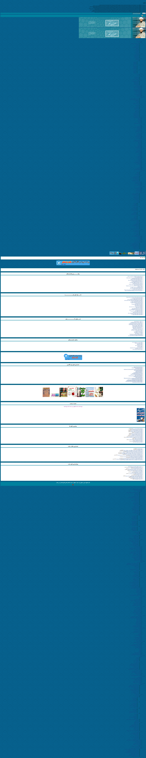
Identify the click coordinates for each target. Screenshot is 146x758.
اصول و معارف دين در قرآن (135, 600)
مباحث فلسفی (138, 591)
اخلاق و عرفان (140, 615)
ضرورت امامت (136, 578)
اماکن (140, 636)
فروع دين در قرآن (137, 601)
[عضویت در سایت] (116, 253)
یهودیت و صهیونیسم (132, 712)
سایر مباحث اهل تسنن (137, 653)
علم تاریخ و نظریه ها (137, 628)
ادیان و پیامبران (138, 629)
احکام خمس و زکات (137, 553)
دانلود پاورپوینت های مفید (136, 678)
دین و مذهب (136, 695)
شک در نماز (136, 495)
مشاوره (141, 655)
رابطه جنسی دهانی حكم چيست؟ (138, 475)
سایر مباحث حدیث (137, 614)
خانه (142, 487)
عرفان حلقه (136, 727)
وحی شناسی (136, 574)
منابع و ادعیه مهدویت (135, 690)
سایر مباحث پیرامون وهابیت (135, 645)
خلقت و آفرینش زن (135, 732)
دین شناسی (139, 594)
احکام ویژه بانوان (138, 539)
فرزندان (137, 657)
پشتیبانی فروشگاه (135, 746)
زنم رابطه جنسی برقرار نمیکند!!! (138, 472)
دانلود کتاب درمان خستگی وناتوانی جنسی (137, 441)
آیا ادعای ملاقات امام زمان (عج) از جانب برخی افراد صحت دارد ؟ (134, 454)
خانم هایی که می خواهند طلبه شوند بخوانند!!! (136, 472)
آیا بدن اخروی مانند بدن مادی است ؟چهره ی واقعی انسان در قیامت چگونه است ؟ (132, 453)
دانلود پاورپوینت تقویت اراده (138, 442)
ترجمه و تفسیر (138, 602)
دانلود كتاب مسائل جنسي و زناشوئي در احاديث (136, 431)
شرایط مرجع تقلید (135, 508)
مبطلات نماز (136, 494)
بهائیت (137, 713)
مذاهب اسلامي (138, 635)
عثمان (140, 650)
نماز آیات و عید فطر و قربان (133, 497)
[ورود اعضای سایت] (112, 253)
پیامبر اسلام (136, 572)
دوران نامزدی (136, 666)
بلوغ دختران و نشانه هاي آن (133, 540)
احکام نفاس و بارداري (134, 544)
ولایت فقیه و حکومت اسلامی (135, 587)
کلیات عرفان (138, 618)
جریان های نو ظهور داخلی (134, 726)
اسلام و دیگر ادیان (133, 700)
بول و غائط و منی (135, 535)
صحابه (140, 651)
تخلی (138, 513)
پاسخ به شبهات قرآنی (137, 603)
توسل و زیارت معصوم (134, 584)
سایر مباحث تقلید (135, 509)
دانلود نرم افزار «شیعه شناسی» (138, 440)
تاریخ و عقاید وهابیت (137, 642)
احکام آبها (137, 532)
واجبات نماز (136, 504)
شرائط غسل (134, 523)
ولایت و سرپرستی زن (135, 736)
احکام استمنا (134, 521)
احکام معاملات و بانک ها (136, 557)
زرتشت (137, 720)
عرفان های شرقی (135, 724)
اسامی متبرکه (136, 512)
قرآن (142, 596)
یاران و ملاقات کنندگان (134, 689)
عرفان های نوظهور (137, 722)
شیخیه (135, 714)
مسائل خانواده (136, 660)
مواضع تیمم (134, 518)
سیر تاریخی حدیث (137, 607)
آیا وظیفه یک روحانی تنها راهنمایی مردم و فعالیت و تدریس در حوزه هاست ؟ (132, 456)
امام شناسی (138, 577)
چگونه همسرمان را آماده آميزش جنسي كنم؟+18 (136, 470)
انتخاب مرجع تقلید (135, 506)
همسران (137, 659)
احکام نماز (139, 491)
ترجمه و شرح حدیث (137, 611)
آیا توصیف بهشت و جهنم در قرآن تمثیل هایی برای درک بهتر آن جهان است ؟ (132, 458)
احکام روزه (139, 556)
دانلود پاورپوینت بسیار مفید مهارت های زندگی (136, 430)
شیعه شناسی (133, 697)
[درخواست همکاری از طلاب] (55, 396)
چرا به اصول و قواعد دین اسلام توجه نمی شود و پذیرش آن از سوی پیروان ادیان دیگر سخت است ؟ (130, 455)
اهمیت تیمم (134, 515)
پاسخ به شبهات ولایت (139, 448)
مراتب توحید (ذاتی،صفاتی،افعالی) (132, 564)
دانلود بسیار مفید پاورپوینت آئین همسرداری (136, 434)
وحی (140, 597)
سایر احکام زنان (136, 545)
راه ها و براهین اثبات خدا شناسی (133, 563)
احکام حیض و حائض (135, 541)
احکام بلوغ (137, 510)
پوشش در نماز (136, 502)
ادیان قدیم (137, 721)
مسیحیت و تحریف (133, 707)
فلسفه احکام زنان (137, 490)
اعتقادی (141, 561)
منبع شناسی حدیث (137, 610)
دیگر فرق (134, 699)
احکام (142, 488)
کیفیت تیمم (134, 519)
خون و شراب (136, 537)
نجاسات (139, 534)
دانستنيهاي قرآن (138, 599)
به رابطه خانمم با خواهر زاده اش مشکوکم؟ (137, 476)
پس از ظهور (136, 693)
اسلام (138, 696)
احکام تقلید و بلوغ (137, 505)
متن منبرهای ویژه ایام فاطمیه (133, 751)
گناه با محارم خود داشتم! (139, 474)
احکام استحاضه (136, 543)
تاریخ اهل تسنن (138, 646)
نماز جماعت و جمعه (135, 500)
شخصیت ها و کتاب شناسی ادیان (133, 719)
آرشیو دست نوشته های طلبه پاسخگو (134, 739)
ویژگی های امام (136, 579)
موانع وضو (134, 530)
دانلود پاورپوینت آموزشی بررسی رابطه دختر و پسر (136, 435)
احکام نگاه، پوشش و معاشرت (135, 547)
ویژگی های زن (136, 734)
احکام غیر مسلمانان (137, 558)
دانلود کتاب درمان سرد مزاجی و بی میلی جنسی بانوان (135, 436)
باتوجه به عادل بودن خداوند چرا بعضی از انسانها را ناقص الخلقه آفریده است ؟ (132, 451)
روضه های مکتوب (135, 756)
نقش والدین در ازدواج (135, 663)
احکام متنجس (136, 536)
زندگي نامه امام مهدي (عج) (133, 686)
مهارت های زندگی (137, 670)
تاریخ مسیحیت (133, 702)
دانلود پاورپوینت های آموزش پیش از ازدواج (137, 433)
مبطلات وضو (134, 529)
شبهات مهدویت (136, 691)
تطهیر (138, 533)
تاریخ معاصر (138, 638)
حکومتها (139, 634)
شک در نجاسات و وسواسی (134, 538)
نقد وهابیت (139, 643)
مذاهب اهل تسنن (138, 647)
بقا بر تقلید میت (136, 507)
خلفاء (140, 633)
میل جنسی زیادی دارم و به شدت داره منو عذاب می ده (135, 468)
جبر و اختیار (136, 566)
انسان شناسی (138, 588)
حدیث (142, 606)
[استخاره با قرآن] (131, 253)
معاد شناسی (138, 590)
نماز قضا (137, 501)
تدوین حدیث (139, 608)
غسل (138, 520)
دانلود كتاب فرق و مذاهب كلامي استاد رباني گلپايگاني (135, 439)
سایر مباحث (141, 683)
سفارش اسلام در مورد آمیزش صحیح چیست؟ (136, 477)
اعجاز (140, 598)
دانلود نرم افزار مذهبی (137, 682)
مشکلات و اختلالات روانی (136, 672)
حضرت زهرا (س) (135, 581)
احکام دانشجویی (138, 546)
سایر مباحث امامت (135, 585)
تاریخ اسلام (141, 627)
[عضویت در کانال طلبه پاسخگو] (73, 360)
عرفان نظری (138, 620)
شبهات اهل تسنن (138, 652)
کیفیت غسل (134, 525)
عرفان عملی (138, 621)
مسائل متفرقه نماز (135, 496)
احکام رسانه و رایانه (137, 550)
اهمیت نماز (137, 493)
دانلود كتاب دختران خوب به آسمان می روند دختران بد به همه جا (134, 437)
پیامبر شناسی (138, 570)
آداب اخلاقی (138, 619)
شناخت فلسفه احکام (137, 489)
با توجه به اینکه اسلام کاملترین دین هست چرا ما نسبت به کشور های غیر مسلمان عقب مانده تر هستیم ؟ (129, 459)
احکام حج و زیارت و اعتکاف (135, 551)
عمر (140, 649)
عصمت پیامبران (136, 576)
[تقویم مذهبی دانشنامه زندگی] (72, 396)
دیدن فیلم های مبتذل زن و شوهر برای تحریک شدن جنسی (135, 469)
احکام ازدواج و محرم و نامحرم (135, 548)
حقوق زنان (137, 737)
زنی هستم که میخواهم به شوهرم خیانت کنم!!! (136, 466)
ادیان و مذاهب (138, 694)
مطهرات (139, 531)
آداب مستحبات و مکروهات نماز (133, 492)
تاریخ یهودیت (134, 709)
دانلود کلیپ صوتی (137, 680)
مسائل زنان (139, 731)
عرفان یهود (136, 723)
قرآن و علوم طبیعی (137, 604)
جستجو (144, 13)
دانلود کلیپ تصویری (137, 679)
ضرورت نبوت (136, 571)
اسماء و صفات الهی (135, 565)
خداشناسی (139, 562)
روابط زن (137, 735)
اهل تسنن (134, 698)
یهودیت (137, 708)
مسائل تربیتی (138, 674)
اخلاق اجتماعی (138, 623)
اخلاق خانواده (138, 624)
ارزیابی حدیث (138, 613)
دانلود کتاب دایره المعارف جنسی (138, 432)
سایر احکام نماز (136, 503)
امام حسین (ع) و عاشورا (134, 582)
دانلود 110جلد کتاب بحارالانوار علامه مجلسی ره (136, 434)
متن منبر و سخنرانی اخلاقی (133, 755)
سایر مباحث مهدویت (135, 692)
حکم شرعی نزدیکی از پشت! (139, 471)
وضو (138, 526)
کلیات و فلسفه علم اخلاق (136, 616)
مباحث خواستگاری (135, 665)
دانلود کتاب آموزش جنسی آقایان (138, 438)
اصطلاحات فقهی (138, 559)
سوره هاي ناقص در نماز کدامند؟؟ (139, 266)
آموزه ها (134, 703)
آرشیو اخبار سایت (137, 742)
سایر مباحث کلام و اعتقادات (135, 595)
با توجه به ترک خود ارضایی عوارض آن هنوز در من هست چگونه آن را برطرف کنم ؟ (132, 452)
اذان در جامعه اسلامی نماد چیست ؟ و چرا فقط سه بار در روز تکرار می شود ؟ (132, 450)
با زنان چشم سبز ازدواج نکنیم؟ (138, 479)
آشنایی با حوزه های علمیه (136, 675)
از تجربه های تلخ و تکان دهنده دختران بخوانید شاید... (135, 473)
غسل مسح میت (133, 524)
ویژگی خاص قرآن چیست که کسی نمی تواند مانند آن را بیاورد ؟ (134, 451)
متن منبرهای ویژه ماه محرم (133, 750)
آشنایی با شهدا (138, 640)
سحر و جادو (136, 729)
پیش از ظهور (136, 688)
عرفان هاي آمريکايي (135, 725)
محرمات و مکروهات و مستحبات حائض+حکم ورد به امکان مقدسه (134, 476)
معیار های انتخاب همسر (134, 664)
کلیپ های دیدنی (138, 747)
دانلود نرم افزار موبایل (137, 681)
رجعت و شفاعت (135, 583)
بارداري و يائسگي (135, 542)
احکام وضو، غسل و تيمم (136, 511)
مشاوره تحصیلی (138, 673)
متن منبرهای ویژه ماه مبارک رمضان (132, 749)
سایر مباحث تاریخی (137, 639)
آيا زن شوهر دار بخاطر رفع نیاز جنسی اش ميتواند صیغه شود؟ (134, 467)
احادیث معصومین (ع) (137, 612)
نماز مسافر (136, 499)
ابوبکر (140, 648)
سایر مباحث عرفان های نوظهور (133, 730)
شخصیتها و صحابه (137, 637)
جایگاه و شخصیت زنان (134, 733)
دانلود (142, 676)
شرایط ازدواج (136, 662)
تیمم (138, 514)
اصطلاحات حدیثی (137, 609)
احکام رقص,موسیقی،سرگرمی (135, 552)
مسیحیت (137, 701)
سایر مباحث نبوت (135, 575)
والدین (137, 658)
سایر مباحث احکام (137, 560)
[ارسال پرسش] (142, 253)
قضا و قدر (137, 567)
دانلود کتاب (139, 677)
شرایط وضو (134, 527)
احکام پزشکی (138, 549)
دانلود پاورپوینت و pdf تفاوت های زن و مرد (136, 430)
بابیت (135, 715)
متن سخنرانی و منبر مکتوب (136, 748)
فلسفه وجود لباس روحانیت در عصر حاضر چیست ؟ (136, 455)
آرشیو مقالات (138, 741)
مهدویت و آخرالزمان (137, 684)
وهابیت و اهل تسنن (139, 641)
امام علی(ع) (136, 580)
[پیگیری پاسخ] (137, 253)
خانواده (139, 656)
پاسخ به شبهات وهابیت (137, 644)
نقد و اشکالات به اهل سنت (136, 654)
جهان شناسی (138, 589)
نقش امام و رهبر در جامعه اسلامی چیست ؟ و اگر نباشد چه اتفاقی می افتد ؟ (132, 459)
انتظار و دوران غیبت (135, 687)
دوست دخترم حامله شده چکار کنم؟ (138, 468)
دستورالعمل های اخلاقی (136, 625)
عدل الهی (137, 568)
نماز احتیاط (136, 498)
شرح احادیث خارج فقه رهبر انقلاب (132, 752)
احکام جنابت (134, 522)
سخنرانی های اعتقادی (134, 753)
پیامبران (137, 573)
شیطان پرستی (136, 728)
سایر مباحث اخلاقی (137, 626)
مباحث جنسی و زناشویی (136, 671)
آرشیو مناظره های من (137, 740)
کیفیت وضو (134, 528)
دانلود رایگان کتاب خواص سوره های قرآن (137, 429)
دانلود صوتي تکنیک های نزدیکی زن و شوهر (137, 428)
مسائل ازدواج (138, 661)
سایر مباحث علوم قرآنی (136, 605)
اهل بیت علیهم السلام (137, 632)
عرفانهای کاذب (138, 622)
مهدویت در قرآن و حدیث (134, 685)
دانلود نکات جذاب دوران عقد (138, 438)
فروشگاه (139, 745)
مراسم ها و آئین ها (133, 704)
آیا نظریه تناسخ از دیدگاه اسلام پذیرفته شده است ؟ (136, 457)
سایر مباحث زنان (135, 738)
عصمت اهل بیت (136, 586)
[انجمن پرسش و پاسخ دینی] (103, 396)
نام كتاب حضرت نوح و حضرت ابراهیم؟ (137, 478)
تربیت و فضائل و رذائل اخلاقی (135, 617)
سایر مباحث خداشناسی (134, 569)
